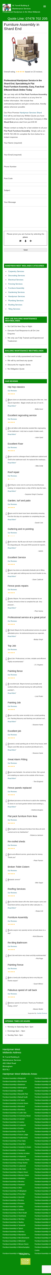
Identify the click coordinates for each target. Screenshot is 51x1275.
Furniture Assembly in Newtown (14, 1184)
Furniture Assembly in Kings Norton (15, 1163)
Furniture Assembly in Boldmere (14, 1084)
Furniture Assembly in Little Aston (14, 1169)
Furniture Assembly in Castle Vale (14, 1113)
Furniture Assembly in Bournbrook (15, 1081)
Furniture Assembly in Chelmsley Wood (16, 1116)
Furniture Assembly (16, 288)
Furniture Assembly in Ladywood (14, 1166)
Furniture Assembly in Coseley (13, 1122)
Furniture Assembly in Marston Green (16, 1175)
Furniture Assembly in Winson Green (16, 1244)
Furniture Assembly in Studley (13, 1222)
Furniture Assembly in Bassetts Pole (15, 1094)
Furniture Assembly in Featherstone (15, 1138)
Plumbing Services (16, 300)
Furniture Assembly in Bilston (13, 1091)
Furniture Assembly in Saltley (13, 1206)
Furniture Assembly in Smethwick (14, 1216)
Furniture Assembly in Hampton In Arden (17, 1147)
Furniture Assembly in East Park (14, 1131)
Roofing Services (15, 305)
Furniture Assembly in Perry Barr (14, 1194)
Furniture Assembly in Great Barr (14, 1144)
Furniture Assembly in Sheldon (13, 1209)
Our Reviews (12, 391)
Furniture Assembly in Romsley (14, 1203)
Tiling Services (14, 309)
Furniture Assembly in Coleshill (14, 1119)
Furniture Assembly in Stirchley (13, 1219)
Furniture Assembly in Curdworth (14, 1125)
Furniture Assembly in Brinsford (14, 1106)
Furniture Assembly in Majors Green (15, 1172)
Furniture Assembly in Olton (12, 1188)
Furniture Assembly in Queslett (13, 1197)
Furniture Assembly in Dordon (13, 1128)
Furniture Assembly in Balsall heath (15, 1097)
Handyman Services (16, 296)
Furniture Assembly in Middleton (14, 1178)
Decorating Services (16, 275)
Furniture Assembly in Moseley (13, 1181)
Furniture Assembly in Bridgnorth (14, 1078)
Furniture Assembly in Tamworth (14, 1225)
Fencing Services (15, 284)
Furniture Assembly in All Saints (14, 1100)
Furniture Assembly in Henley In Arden (16, 1153)
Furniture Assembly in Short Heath (15, 1213)
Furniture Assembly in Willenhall (14, 1241)
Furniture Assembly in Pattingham (14, 1191)
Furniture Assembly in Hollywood (14, 1156)
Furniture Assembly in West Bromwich (16, 1238)
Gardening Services (16, 292)
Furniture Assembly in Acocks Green (15, 1103)
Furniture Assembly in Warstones (14, 1235)
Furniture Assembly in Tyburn (13, 1228)
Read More (12, 406)
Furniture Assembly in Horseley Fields (16, 1159)
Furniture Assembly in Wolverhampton (16, 1247)
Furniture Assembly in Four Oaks (14, 1141)
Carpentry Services (16, 271)
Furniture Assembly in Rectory (13, 1200)
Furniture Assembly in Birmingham (15, 1088)
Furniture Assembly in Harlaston (14, 1150)
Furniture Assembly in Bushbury (14, 1109)
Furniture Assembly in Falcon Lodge (15, 1134)
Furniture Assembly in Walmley (13, 1231)
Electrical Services (15, 280)
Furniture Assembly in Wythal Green (15, 1253)
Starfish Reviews (42, 1013)
